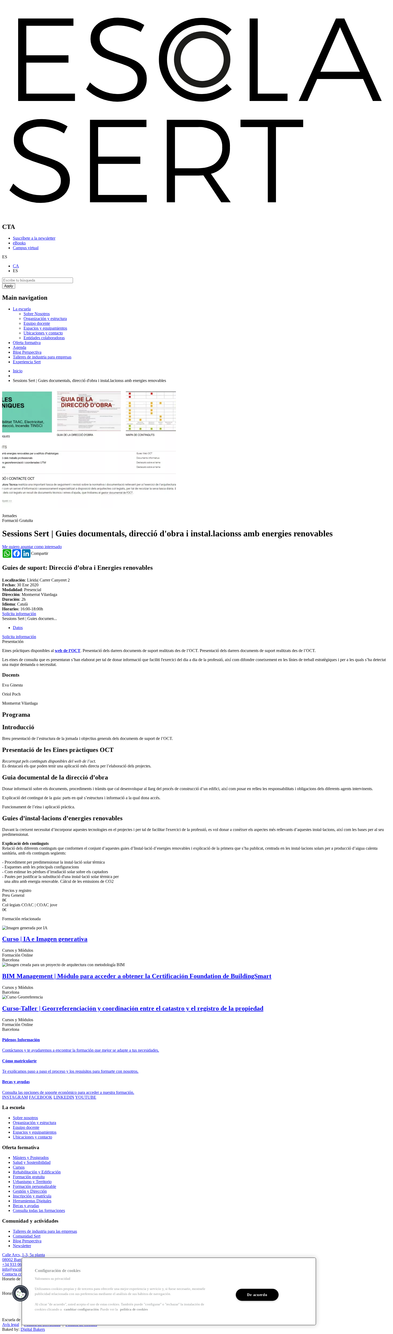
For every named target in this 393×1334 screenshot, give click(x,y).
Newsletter (22, 1245)
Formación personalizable (34, 1186)
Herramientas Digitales (32, 1201)
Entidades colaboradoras (44, 338)
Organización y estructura (45, 318)
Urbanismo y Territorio (32, 1181)
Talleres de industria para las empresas (45, 1231)
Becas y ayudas (26, 1205)
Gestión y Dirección (30, 1191)
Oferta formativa (27, 342)
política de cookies (134, 1309)
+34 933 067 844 (16, 1264)
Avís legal (10, 1324)
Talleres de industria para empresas (42, 357)
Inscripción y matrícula (32, 1196)
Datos (18, 627)
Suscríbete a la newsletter (34, 238)
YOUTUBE (85, 1097)
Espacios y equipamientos (45, 328)
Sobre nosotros (25, 1117)
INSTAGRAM (15, 1097)
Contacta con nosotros (21, 1274)
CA (16, 266)
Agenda (19, 347)
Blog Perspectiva (27, 352)
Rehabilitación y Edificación (37, 1172)
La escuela (22, 309)
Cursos (19, 1167)
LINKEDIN (63, 1097)
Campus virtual (25, 247)
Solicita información (19, 613)
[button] (20, 1293)
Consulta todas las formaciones (39, 1210)
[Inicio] (196, 215)
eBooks (19, 243)
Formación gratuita (29, 1177)
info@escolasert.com (19, 1269)
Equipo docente (37, 323)
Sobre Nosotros (37, 313)
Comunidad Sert (26, 1236)
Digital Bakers (33, 1329)
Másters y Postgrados (31, 1157)
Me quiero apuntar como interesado (32, 546)
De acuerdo (257, 1295)
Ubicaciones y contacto (43, 333)
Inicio (17, 371)
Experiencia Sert (27, 362)
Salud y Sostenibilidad (32, 1162)
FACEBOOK (40, 1097)
